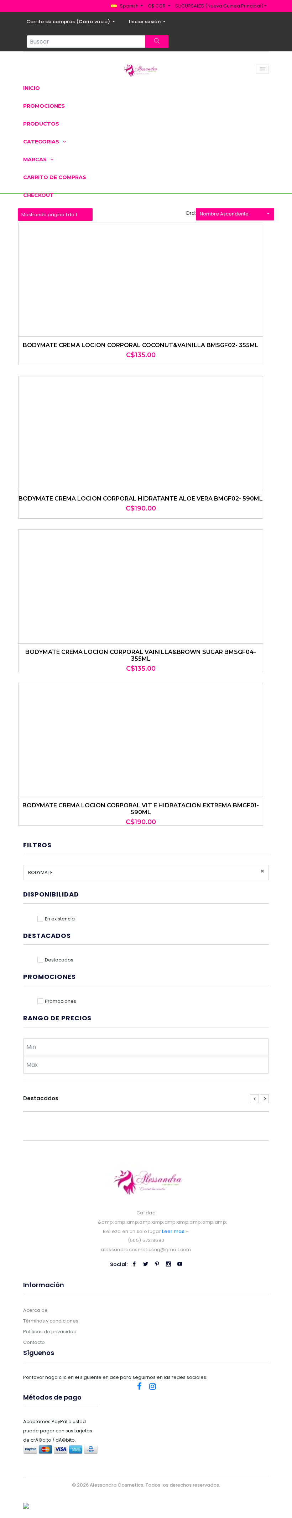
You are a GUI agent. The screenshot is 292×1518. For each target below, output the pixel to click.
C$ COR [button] (157, 5)
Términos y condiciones (50, 1321)
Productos (41, 124)
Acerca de (35, 1310)
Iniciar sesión (145, 21)
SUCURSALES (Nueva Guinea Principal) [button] (219, 5)
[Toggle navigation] (262, 69)
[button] (127, 6)
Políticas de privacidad (50, 1331)
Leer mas (173, 1231)
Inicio (31, 88)
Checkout (38, 195)
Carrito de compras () (68, 21)
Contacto (34, 1342)
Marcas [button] (35, 159)
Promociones (44, 106)
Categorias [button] (42, 141)
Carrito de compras (54, 177)
